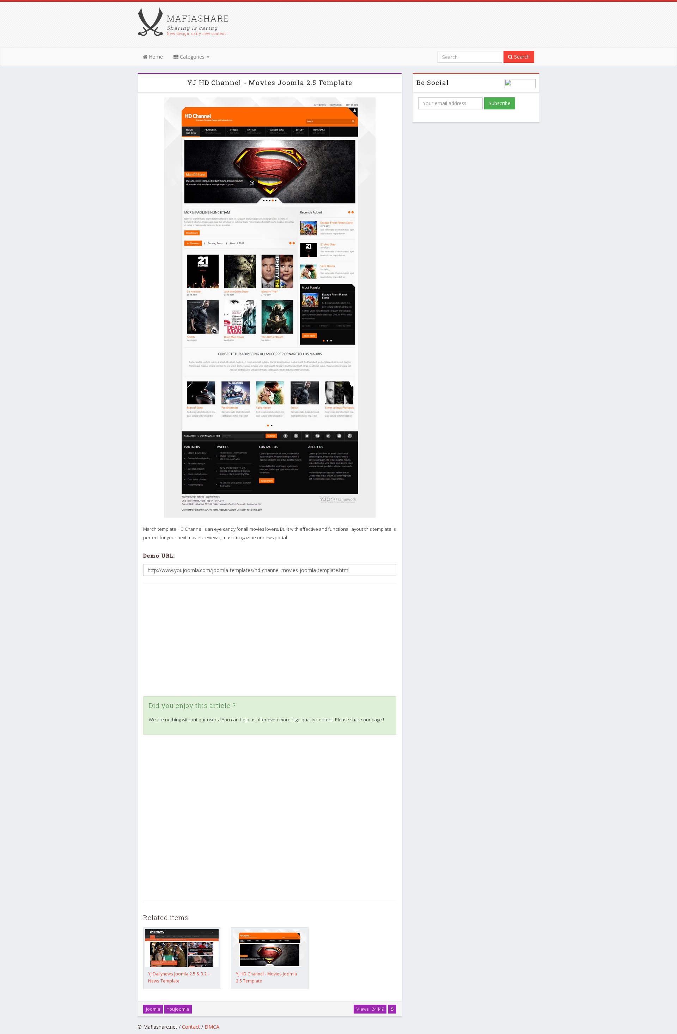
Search (521, 56)
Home (155, 56)
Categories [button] (192, 56)
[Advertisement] (269, 639)
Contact (191, 1026)
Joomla (153, 1009)
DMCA (212, 1026)
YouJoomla (178, 1009)
